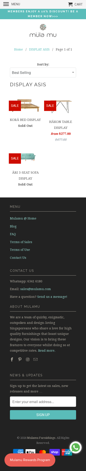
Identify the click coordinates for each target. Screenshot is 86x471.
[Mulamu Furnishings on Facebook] (12, 359)
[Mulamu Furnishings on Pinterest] (20, 359)
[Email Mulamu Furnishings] (36, 359)
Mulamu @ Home (23, 218)
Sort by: (43, 64)
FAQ (13, 234)
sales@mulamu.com (35, 289)
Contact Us (18, 257)
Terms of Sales (21, 242)
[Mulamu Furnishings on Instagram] (28, 359)
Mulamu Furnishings (41, 437)
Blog (13, 226)
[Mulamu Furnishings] (43, 31)
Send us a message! (52, 296)
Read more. (46, 350)
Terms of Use (20, 249)
